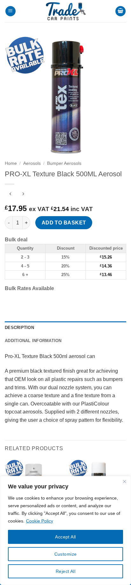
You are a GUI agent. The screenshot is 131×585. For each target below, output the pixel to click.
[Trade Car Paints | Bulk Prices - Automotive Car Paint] (65, 11)
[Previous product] (23, 195)
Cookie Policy (39, 520)
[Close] (124, 481)
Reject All (65, 571)
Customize (65, 554)
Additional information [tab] (33, 340)
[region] (65, 530)
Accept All (65, 536)
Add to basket (64, 222)
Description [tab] (19, 327)
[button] (10, 11)
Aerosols (32, 163)
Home (11, 163)
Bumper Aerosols (64, 163)
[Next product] (10, 195)
